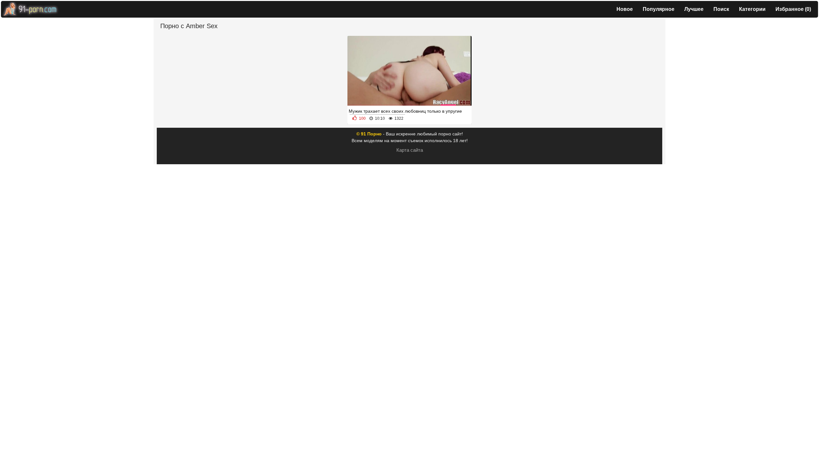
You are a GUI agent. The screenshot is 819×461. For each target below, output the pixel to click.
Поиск (721, 9)
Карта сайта (409, 150)
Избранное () (793, 9)
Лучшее (694, 9)
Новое (624, 9)
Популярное (658, 9)
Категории (752, 9)
